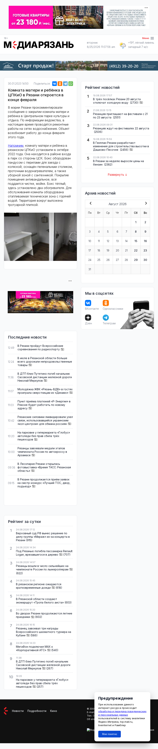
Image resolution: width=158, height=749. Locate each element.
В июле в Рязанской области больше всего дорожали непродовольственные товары (45, 361)
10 (89, 241)
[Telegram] (65, 83)
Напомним (15, 145)
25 (98, 259)
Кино (53, 710)
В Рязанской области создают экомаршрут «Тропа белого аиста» (40, 600)
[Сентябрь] (145, 203)
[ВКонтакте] (54, 83)
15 (135, 241)
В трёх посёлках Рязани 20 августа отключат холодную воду (117, 100)
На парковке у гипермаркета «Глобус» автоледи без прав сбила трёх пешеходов (44, 436)
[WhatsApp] (70, 83)
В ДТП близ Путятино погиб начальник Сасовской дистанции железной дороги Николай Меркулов (45, 377)
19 (108, 250)
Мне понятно (109, 734)
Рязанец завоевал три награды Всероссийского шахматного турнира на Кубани (43, 632)
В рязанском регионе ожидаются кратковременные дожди (38, 586)
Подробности (36, 710)
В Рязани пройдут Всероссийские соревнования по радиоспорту (40, 347)
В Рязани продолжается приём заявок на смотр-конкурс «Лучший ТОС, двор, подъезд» (44, 483)
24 (89, 259)
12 (108, 241)
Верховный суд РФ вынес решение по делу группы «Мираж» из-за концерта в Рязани (43, 537)
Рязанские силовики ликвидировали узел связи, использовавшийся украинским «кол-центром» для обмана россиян (45, 420)
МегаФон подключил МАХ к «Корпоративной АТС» (34, 648)
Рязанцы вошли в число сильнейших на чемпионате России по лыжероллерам (42, 567)
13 (117, 241)
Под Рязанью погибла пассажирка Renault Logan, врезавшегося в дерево (44, 552)
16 (145, 241)
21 (126, 250)
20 (117, 250)
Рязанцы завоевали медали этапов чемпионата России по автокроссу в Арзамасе (42, 452)
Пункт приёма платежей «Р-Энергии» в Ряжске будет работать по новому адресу (44, 405)
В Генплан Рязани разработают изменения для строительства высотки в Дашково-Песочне (121, 146)
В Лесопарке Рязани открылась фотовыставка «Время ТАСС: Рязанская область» (44, 467)
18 (98, 250)
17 (89, 250)
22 (136, 250)
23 (145, 250)
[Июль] (89, 203)
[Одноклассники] (60, 83)
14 (126, 241)
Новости (18, 710)
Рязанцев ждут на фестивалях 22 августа (121, 128)
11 (99, 241)
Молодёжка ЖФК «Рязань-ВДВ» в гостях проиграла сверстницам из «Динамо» (45, 391)
